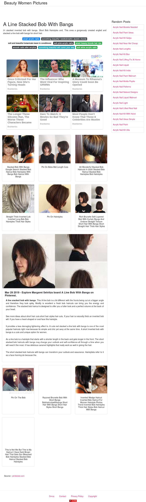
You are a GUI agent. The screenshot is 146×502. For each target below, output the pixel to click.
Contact (62, 496)
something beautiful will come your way (56, 47)
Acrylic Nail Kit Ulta (121, 129)
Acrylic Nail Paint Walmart (124, 75)
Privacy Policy (77, 496)
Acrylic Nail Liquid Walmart (125, 97)
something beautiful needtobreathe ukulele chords (64, 38)
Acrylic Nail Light (120, 102)
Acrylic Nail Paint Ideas (123, 32)
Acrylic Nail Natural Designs (125, 92)
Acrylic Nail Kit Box (121, 54)
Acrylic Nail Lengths (122, 48)
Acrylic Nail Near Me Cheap (125, 43)
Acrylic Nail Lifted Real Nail (125, 108)
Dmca (51, 496)
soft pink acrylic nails (63, 43)
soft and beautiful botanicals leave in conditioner (29, 43)
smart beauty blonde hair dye (88, 43)
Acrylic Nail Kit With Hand (124, 113)
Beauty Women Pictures (25, 2)
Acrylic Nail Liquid (121, 65)
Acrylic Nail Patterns (122, 86)
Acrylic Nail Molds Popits (124, 81)
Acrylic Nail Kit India (122, 70)
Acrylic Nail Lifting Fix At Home (126, 59)
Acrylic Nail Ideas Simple (124, 119)
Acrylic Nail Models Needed (125, 27)
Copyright (92, 496)
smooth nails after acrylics (24, 47)
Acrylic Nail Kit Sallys (122, 37)
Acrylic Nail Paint (120, 124)
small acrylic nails (31, 38)
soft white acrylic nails (87, 47)
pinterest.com (18, 475)
